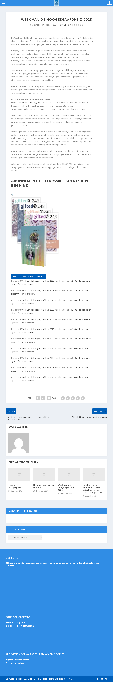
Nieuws (62, 25)
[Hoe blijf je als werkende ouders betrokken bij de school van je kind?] (94, 474)
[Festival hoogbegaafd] (19, 474)
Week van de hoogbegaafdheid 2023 (37, 281)
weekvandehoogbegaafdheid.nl (35, 102)
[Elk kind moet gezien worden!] (44, 474)
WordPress (69, 679)
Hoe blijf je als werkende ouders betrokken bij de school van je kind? (92, 489)
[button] (12, 195)
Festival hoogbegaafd (15, 486)
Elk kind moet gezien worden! (44, 486)
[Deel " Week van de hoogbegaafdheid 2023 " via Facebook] (37, 398)
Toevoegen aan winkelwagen (28, 276)
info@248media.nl (25, 625)
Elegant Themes (29, 679)
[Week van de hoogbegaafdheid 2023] (69, 474)
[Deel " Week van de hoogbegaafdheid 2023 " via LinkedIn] (43, 398)
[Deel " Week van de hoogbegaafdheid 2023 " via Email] (48, 398)
